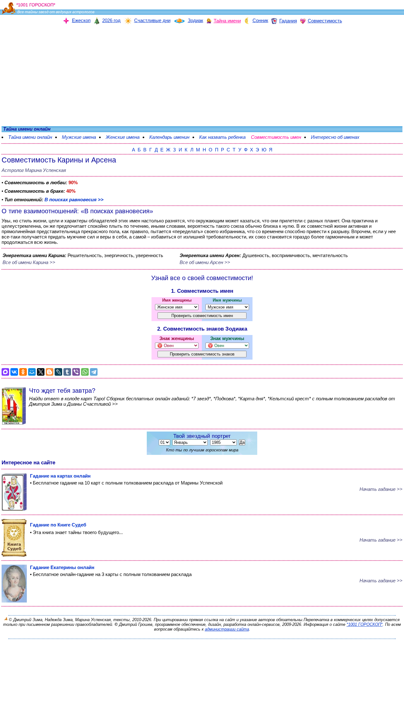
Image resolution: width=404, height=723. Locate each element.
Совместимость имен (279, 137)
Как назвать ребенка (222, 137)
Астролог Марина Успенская (34, 170)
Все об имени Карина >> (29, 262)
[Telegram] (94, 372)
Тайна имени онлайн (30, 137)
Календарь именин (169, 137)
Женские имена (123, 137)
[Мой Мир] (32, 372)
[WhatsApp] (85, 372)
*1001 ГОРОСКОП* (365, 624)
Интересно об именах (338, 137)
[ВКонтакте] (14, 372)
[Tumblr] (67, 372)
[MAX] (5, 372)
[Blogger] (49, 372)
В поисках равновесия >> (74, 199)
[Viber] (76, 372)
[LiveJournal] (58, 372)
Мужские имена (79, 137)
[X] (41, 372)
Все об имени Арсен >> (205, 262)
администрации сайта (227, 629)
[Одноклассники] (23, 372)
